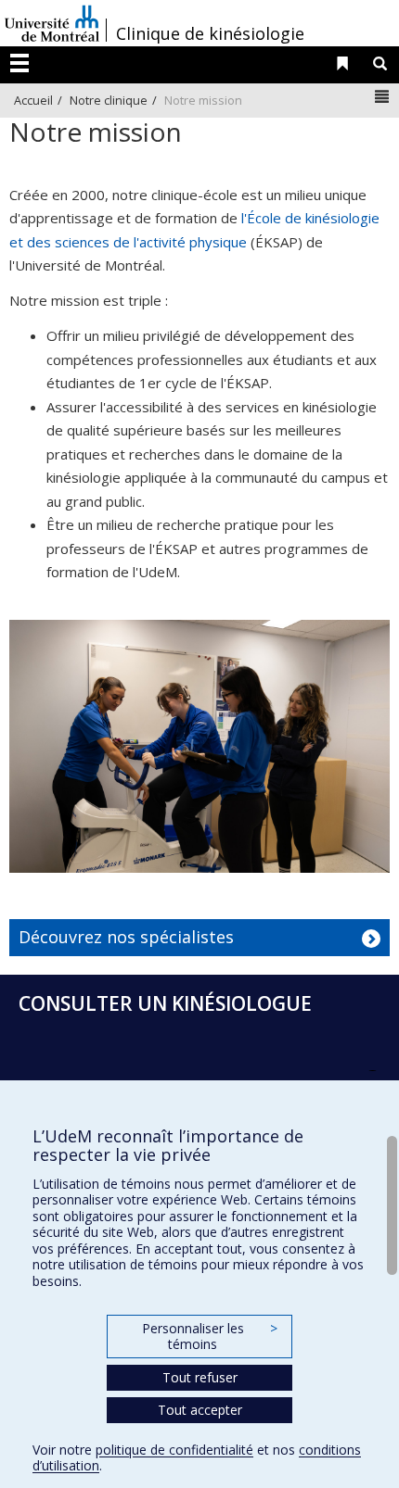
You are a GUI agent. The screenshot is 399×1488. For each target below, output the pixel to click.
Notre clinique (109, 100)
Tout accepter (200, 1410)
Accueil (33, 100)
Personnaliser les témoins (209, 1336)
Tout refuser (200, 1377)
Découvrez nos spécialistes (126, 937)
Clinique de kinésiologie (210, 33)
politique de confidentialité (174, 1449)
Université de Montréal (52, 23)
